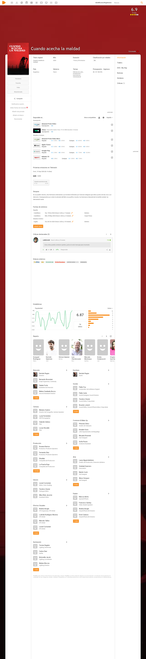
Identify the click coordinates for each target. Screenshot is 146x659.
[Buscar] (141, 2)
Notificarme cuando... (18, 104)
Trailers (119, 63)
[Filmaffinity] (37, 263)
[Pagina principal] (4, 4)
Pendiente (18, 79)
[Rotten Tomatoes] (60, 263)
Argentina (36, 72)
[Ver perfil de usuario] (36, 240)
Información (121, 58)
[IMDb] (43, 263)
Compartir (19, 98)
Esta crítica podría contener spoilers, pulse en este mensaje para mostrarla (67, 245)
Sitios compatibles (90, 117)
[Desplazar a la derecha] (106, 336)
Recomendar (18, 119)
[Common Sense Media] (73, 263)
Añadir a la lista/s (18, 115)
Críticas (121, 83)
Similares (120, 78)
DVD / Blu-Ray (122, 68)
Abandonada (18, 92)
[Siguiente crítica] (111, 234)
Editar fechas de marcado (19, 108)
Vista (18, 87)
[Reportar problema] (99, 117)
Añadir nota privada (18, 111)
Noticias (120, 73)
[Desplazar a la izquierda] (102, 336)
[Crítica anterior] (106, 234)
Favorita (18, 83)
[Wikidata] (84, 263)
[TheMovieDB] (50, 263)
